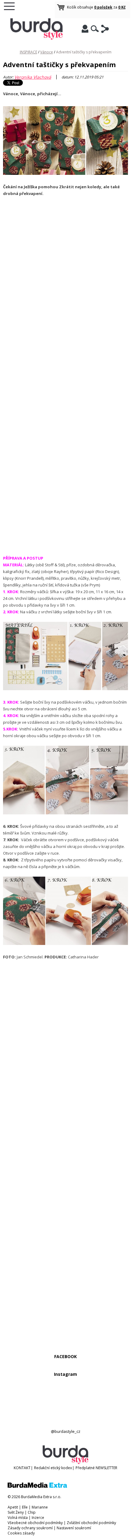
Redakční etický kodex (53, 1467)
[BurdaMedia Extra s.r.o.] (37, 1486)
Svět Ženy (16, 1512)
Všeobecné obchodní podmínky (35, 1522)
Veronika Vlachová (32, 77)
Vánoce (46, 52)
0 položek (103, 7)
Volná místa (18, 1517)
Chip (32, 1512)
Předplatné (85, 1467)
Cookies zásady (21, 1533)
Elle (25, 1507)
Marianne (40, 1507)
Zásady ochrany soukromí (30, 1528)
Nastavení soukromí (74, 1528)
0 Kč (122, 7)
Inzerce (38, 1517)
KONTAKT (22, 1467)
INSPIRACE (28, 52)
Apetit (13, 1507)
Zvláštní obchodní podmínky (91, 1522)
